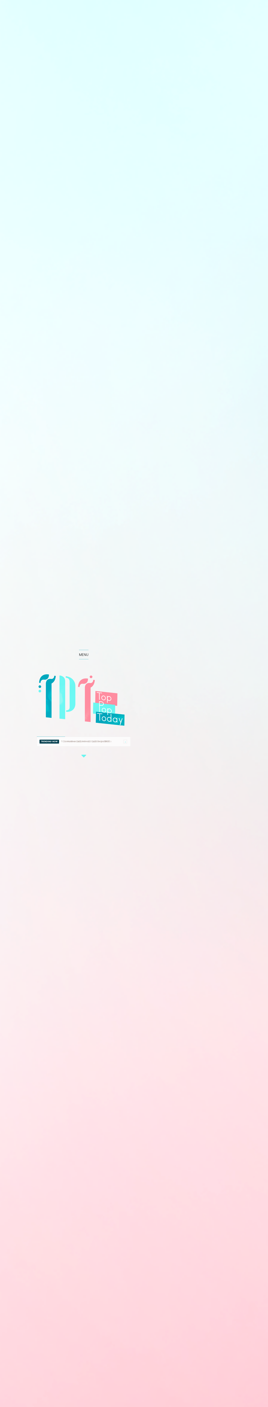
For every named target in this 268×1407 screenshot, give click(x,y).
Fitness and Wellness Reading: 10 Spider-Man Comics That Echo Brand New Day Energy (86, 743)
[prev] (125, 741)
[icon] (83, 758)
